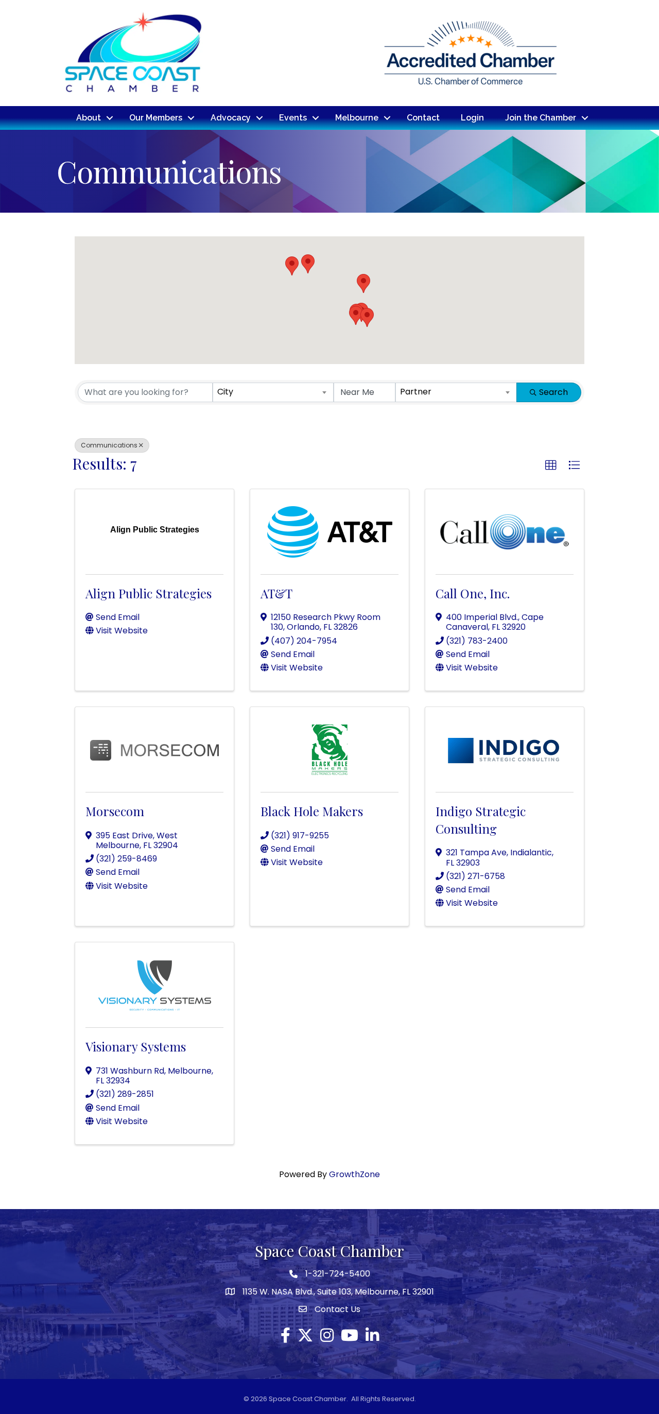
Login (472, 118)
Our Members (155, 118)
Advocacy (231, 118)
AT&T (276, 593)
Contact (423, 118)
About (88, 118)
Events (293, 118)
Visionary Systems (135, 1046)
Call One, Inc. (473, 593)
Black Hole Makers (312, 811)
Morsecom (114, 811)
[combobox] (273, 392)
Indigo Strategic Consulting (481, 820)
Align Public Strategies (148, 593)
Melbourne (356, 118)
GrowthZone (354, 1174)
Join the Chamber (540, 118)
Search (553, 392)
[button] (292, 265)
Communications (109, 445)
